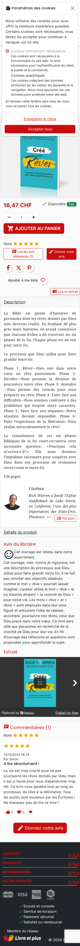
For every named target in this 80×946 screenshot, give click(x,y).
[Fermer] (72, 8)
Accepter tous (40, 129)
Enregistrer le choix (40, 119)
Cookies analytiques (28, 75)
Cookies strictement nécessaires (38, 51)
